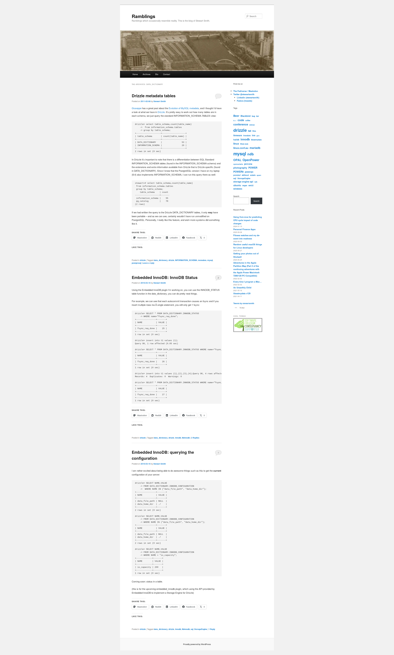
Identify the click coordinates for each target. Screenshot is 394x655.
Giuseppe (136, 108)
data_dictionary (161, 260)
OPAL (237, 160)
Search (236, 196)
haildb (236, 139)
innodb (178, 437)
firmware (237, 135)
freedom (247, 135)
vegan (244, 185)
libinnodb (186, 437)
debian (252, 125)
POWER (252, 167)
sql (192, 629)
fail (249, 131)
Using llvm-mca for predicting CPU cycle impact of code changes (247, 220)
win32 (250, 185)
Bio (156, 74)
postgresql (136, 263)
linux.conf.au (240, 148)
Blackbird (246, 115)
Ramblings (143, 16)
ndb (250, 153)
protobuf (237, 175)
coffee (247, 120)
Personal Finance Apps (244, 229)
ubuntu (237, 185)
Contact (166, 74)
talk (255, 182)
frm (253, 135)
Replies (195, 437)
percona (248, 163)
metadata (202, 260)
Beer (236, 116)
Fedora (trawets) (244, 100)
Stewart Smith (159, 101)
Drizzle (161, 112)
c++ (234, 120)
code (241, 120)
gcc (258, 135)
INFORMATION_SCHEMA (186, 260)
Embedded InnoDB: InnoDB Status (164, 277)
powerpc (249, 171)
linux (236, 143)
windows (237, 188)
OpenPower (251, 160)
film (254, 131)
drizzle (143, 260)
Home (135, 74)
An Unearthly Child (242, 287)
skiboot (245, 175)
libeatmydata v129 (241, 293)
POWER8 (238, 171)
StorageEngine (200, 629)
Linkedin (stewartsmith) (248, 97)
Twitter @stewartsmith (243, 94)
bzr (257, 116)
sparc (259, 175)
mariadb (255, 148)
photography (240, 167)
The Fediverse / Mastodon (245, 91)
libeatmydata (256, 139)
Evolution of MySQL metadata (184, 108)
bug (253, 116)
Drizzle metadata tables (153, 95)
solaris (252, 175)
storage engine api (243, 181)
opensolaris (238, 164)
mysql (210, 260)
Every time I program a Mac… (247, 281)
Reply (212, 629)
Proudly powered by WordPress (197, 644)
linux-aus (244, 143)
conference (240, 124)
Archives (147, 74)
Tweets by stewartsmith (243, 303)
